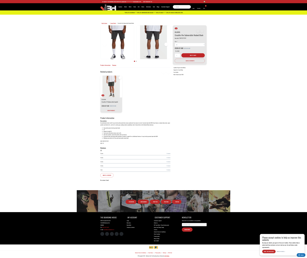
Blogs (158, 7)
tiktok (177, 202)
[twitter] (112, 234)
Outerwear (148, 7)
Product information (105, 65)
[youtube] (117, 234)
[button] (198, 31)
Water (130, 7)
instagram (143, 202)
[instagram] (107, 234)
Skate (125, 7)
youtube (166, 202)
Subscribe (187, 229)
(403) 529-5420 (105, 227)
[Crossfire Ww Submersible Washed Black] (117, 42)
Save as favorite (190, 61)
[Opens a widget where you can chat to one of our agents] (301, 255)
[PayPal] (151, 247)
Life (139, 7)
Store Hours (150, 253)
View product (111, 110)
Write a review (107, 175)
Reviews (114, 65)
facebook (131, 202)
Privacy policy (158, 253)
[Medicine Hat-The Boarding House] (108, 8)
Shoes (142, 7)
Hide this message (269, 251)
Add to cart (193, 55)
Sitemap (164, 253)
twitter (155, 202)
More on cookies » (281, 251)
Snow (134, 7)
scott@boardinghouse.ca (108, 229)
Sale (154, 7)
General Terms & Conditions (140, 253)
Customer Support (165, 7)
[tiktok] (121, 234)
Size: (176, 41)
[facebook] (102, 234)
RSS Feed (170, 253)
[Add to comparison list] (202, 31)
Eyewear (120, 7)
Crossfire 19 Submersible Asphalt (110, 102)
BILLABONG (177, 32)
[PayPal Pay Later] (156, 247)
